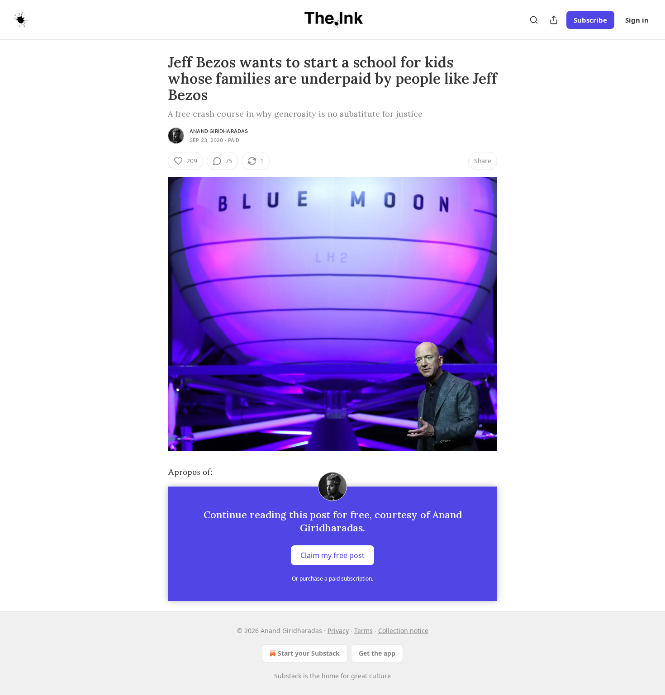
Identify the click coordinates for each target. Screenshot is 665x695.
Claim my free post (332, 555)
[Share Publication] (554, 20)
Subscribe (590, 19)
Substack (287, 675)
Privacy (338, 630)
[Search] (534, 20)
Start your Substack (309, 653)
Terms (363, 630)
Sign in (637, 19)
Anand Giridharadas (219, 131)
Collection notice (403, 630)
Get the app (377, 653)
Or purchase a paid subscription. (332, 578)
